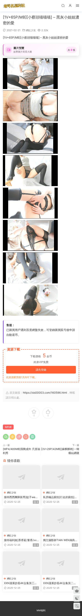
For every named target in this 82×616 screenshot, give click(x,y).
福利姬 (8, 427)
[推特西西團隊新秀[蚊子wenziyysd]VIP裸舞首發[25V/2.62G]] (21, 477)
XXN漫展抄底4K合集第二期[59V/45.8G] (59, 583)
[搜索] (63, 5)
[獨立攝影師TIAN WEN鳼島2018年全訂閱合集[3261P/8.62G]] (60, 520)
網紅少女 (31, 30)
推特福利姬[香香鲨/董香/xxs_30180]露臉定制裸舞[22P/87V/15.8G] (21, 540)
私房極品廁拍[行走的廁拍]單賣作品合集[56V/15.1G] (60, 497)
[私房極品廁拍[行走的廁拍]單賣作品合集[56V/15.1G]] (60, 477)
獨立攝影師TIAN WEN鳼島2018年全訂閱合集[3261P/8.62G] (60, 540)
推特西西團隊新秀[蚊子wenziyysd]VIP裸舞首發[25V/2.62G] (21, 497)
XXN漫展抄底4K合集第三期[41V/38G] (20, 583)
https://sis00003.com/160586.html (45, 392)
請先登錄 (41, 369)
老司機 (14, 5)
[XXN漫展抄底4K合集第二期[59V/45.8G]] (60, 563)
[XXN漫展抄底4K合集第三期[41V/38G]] (21, 563)
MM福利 (41, 610)
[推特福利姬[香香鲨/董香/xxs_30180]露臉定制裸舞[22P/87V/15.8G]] (21, 520)
